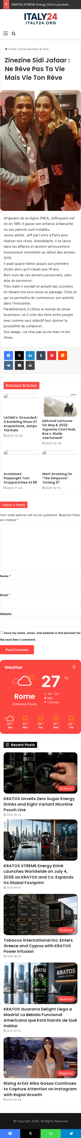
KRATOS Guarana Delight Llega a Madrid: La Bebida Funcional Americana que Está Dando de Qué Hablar (40, 1017)
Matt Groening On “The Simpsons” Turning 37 (57, 478)
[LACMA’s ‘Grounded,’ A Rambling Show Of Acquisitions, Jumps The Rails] (21, 403)
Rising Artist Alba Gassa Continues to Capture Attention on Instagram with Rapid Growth (40, 1088)
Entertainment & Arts (34, 49)
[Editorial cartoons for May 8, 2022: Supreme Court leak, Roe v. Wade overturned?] (59, 405)
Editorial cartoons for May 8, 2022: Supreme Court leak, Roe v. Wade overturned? (59, 429)
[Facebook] (8, 355)
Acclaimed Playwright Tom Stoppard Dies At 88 (20, 478)
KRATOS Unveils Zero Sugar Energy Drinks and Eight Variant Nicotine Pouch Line (39, 804)
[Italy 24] (40, 19)
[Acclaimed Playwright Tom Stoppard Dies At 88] (21, 460)
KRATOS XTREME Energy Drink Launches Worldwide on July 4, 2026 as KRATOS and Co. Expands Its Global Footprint (38, 874)
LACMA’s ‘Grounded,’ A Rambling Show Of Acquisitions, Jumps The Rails (21, 423)
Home (12, 49)
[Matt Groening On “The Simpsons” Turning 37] (59, 460)
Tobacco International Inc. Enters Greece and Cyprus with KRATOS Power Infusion (38, 945)
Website (6, 614)
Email (5, 595)
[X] (19, 355)
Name (5, 576)
